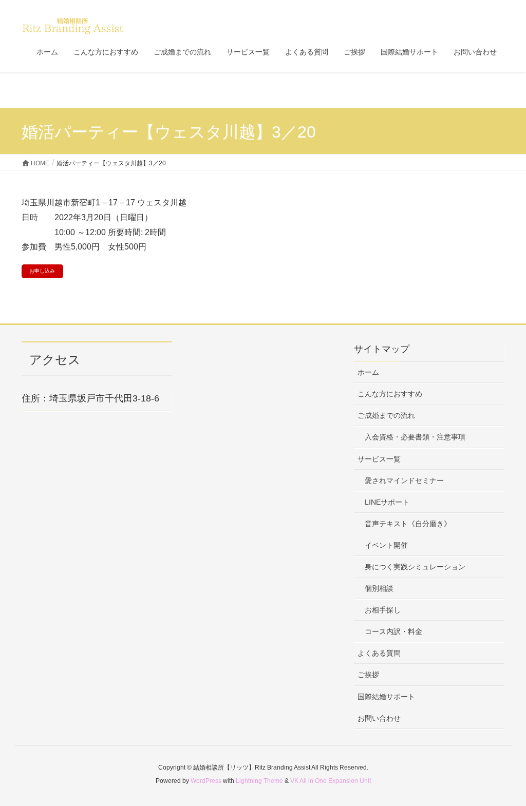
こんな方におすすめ (390, 394)
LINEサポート (387, 502)
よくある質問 (379, 653)
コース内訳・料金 (393, 631)
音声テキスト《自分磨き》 (408, 524)
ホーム (368, 372)
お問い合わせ (379, 718)
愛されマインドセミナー (404, 480)
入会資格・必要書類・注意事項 (415, 437)
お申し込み (42, 271)
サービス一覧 (379, 459)
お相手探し (383, 610)
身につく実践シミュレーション (415, 567)
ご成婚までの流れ (386, 415)
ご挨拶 (368, 674)
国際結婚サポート (386, 697)
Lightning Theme (259, 780)
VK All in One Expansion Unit (330, 780)
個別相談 (379, 588)
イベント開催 (386, 545)
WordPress (206, 780)
